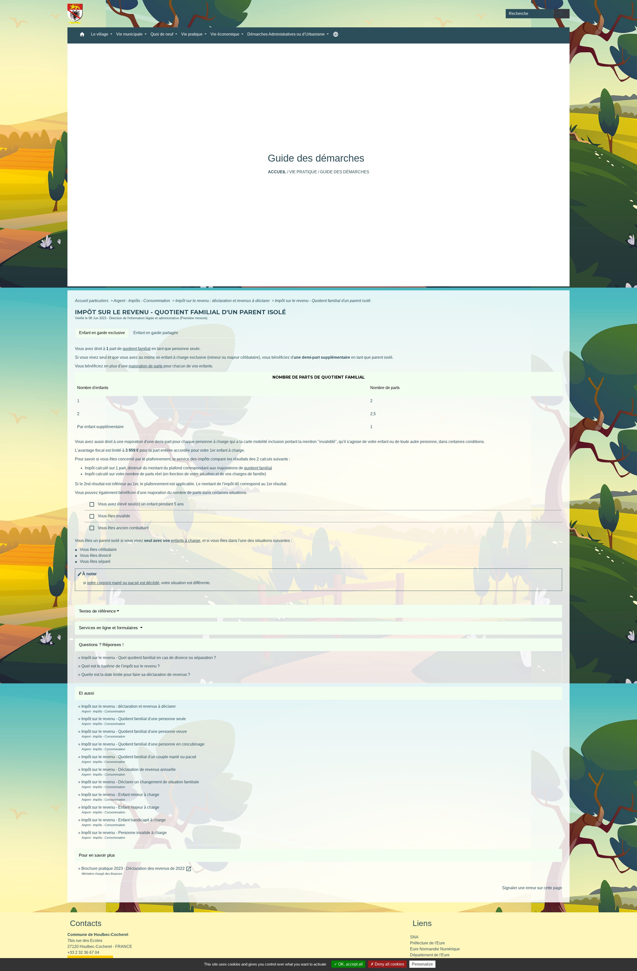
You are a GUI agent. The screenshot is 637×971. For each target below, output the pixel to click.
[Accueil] (75, 13)
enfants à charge (185, 540)
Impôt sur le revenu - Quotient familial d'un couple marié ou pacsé (138, 757)
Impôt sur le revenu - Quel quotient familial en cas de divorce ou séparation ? (148, 658)
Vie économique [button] (225, 34)
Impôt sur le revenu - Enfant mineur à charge (120, 795)
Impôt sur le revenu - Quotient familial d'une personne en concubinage (143, 744)
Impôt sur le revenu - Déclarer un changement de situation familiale (140, 782)
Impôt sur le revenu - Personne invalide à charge (124, 833)
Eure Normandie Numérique (435, 949)
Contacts (86, 923)
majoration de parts (145, 366)
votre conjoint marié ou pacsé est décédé (123, 583)
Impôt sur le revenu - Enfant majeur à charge (120, 807)
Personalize (422, 964)
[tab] (102, 333)
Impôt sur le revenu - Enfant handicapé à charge (123, 820)
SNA (414, 937)
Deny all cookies (389, 964)
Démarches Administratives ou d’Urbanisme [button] (286, 34)
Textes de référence (97, 611)
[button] (82, 35)
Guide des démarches (344, 172)
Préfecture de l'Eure (427, 943)
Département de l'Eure (430, 955)
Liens (422, 923)
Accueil (277, 172)
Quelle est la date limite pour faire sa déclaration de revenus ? (135, 674)
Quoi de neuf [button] (162, 34)
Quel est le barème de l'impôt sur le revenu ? (120, 666)
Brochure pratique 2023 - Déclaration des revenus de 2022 (136, 868)
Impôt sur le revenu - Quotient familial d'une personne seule (133, 719)
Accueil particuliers (92, 301)
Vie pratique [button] (192, 34)
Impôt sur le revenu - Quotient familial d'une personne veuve (134, 731)
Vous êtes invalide (109, 516)
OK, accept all (350, 964)
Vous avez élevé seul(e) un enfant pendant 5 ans (136, 504)
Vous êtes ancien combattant (119, 528)
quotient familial (137, 349)
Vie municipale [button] (130, 34)
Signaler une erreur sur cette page (532, 888)
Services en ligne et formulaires (109, 627)
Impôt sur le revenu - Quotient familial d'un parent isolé (323, 301)
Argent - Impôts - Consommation (142, 301)
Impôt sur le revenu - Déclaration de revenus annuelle (128, 769)
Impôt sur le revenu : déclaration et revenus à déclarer (223, 301)
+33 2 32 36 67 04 (83, 952)
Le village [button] (100, 34)
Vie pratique (303, 172)
